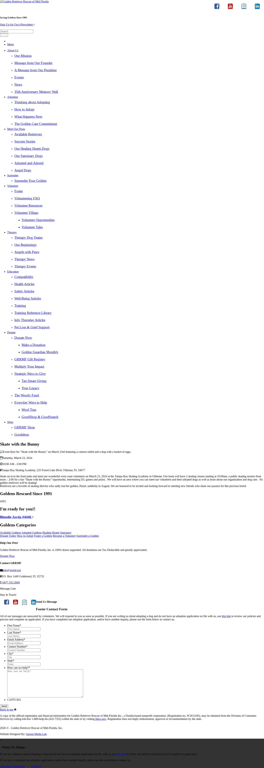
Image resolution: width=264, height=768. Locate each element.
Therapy (12, 232)
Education (13, 271)
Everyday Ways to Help (30, 402)
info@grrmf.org (12, 570)
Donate (11, 332)
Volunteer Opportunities (38, 220)
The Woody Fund (26, 395)
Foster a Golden (43, 535)
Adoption (12, 96)
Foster (18, 191)
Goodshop (21, 434)
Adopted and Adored (28, 163)
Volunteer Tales (32, 227)
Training (20, 305)
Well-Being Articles (27, 298)
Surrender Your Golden (30, 181)
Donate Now (23, 338)
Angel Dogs (22, 170)
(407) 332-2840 (10, 582)
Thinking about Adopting (32, 102)
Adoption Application (12, 766)
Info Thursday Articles (29, 320)
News (18, 84)
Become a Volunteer (64, 535)
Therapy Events (25, 266)
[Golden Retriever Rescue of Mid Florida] (24, 1)
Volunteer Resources (28, 205)
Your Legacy (30, 388)
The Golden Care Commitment (35, 124)
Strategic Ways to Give (30, 374)
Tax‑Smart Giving (34, 381)
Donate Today (8, 535)
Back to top (7, 709)
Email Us (36, 766)
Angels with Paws (26, 252)
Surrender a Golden (88, 535)
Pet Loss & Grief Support (32, 327)
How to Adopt (24, 109)
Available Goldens (10, 532)
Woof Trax (29, 410)
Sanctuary (65, 532)
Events (19, 77)
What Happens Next (28, 116)
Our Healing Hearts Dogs (31, 149)
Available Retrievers (28, 134)
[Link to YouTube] (230, 7)
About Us (12, 50)
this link (226, 616)
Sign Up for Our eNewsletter (17, 24)
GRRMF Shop (24, 427)
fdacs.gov (100, 718)
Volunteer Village (26, 213)
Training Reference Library (33, 313)
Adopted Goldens (32, 532)
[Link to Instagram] (244, 7)
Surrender (12, 175)
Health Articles (24, 284)
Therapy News (24, 259)
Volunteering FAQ (27, 198)
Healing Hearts (50, 532)
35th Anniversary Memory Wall (36, 92)
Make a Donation (33, 345)
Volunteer (12, 185)
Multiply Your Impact (29, 366)
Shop (10, 422)
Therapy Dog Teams (28, 237)
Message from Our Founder (33, 63)
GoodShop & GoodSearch (40, 417)
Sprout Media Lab (36, 734)
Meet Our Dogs (16, 129)
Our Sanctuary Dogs (28, 156)
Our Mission (23, 56)
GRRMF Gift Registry (29, 359)
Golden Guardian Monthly (40, 352)
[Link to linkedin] (257, 7)
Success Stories (24, 141)
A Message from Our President (35, 70)
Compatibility (23, 277)
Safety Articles (24, 291)
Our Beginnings (25, 245)
